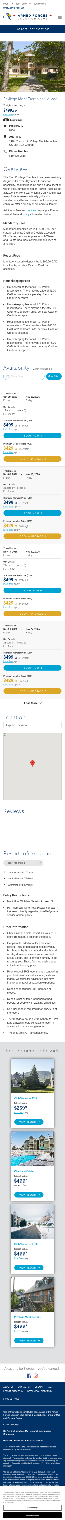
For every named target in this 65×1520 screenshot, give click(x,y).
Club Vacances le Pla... (27, 1244)
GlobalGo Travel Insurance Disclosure (22, 1440)
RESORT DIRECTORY (13, 1391)
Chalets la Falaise (24, 1171)
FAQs (50, 1387)
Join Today (21, 4)
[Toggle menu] (59, 17)
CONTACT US (24, 1387)
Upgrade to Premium (13, 8)
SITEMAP (39, 1387)
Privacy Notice (15, 1418)
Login (6, 4)
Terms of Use (53, 1415)
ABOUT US (8, 1387)
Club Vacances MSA (25, 1098)
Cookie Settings (33, 1507)
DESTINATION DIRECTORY (39, 1391)
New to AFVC (40, 4)
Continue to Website (32, 1515)
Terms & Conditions (35, 1415)
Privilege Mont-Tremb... (28, 1317)
